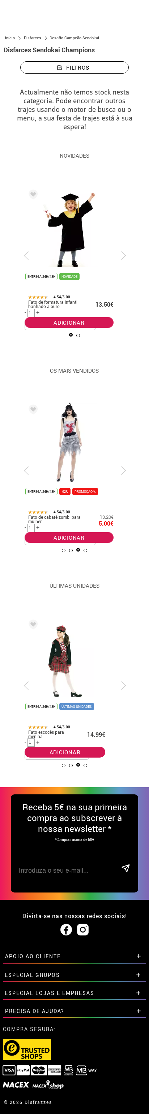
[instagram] (83, 930)
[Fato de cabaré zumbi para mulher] (31, 410)
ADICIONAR (69, 322)
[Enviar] (125, 869)
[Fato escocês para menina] (31, 625)
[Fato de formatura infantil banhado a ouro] (31, 195)
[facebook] (66, 930)
